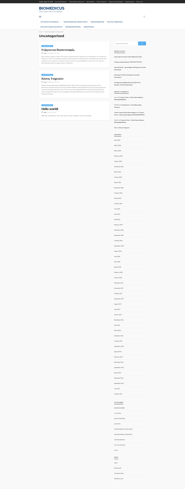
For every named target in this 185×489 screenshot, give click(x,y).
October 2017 (118, 293)
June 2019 (117, 209)
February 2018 (118, 272)
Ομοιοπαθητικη (90, 1)
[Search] (144, 16)
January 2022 (118, 177)
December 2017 (118, 283)
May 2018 (117, 262)
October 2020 (118, 193)
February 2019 (118, 225)
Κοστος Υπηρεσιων (102, 1)
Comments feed (118, 473)
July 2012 (117, 388)
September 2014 (119, 346)
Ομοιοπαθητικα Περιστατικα (76, 1)
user (45, 53)
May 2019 (117, 214)
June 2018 (117, 256)
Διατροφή (117, 424)
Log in (116, 463)
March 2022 (117, 172)
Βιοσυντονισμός (119, 418)
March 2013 (117, 373)
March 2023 (117, 150)
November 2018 (119, 235)
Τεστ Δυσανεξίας (119, 445)
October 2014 (118, 341)
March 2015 (117, 330)
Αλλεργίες (117, 413)
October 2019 (118, 203)
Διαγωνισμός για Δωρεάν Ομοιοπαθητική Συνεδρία (128, 56)
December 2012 (118, 378)
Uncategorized (47, 46)
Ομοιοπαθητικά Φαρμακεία (123, 434)
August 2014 (118, 351)
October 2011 (118, 394)
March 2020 (117, 198)
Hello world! (49, 109)
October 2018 (118, 240)
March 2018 (117, 267)
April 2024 (117, 140)
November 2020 (119, 188)
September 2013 (119, 367)
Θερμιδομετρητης (129, 1)
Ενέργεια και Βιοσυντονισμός (57, 50)
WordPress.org (118, 478)
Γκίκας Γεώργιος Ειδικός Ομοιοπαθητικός (125, 112)
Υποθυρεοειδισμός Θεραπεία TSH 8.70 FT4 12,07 (128, 62)
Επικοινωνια (139, 1)
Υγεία (116, 450)
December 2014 (118, 336)
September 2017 (119, 299)
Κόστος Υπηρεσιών (52, 78)
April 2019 (117, 219)
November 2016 (119, 320)
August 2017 (118, 304)
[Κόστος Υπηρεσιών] (74, 70)
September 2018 (119, 246)
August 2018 (118, 251)
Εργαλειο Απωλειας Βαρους (116, 1)
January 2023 (118, 161)
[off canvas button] (40, 16)
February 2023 (118, 156)
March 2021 (117, 182)
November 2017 (119, 288)
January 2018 (118, 277)
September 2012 (119, 383)
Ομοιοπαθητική (119, 439)
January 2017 (118, 314)
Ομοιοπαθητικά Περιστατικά (123, 429)
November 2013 (119, 362)
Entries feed (117, 468)
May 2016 (117, 325)
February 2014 (118, 357)
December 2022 (118, 166)
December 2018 (118, 230)
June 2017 (117, 309)
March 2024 (117, 145)
